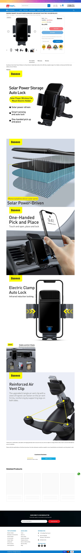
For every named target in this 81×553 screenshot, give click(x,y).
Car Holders (12, 15)
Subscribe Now (54, 521)
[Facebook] (39, 546)
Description (32, 60)
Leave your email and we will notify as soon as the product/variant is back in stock (51, 37)
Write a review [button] (48, 458)
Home (7, 15)
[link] (14, 496)
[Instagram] (42, 546)
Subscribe (58, 41)
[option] (21, 31)
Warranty (40, 60)
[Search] (35, 5)
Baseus (46, 18)
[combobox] (34, 5)
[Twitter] (45, 546)
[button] (8, 31)
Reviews (47, 60)
